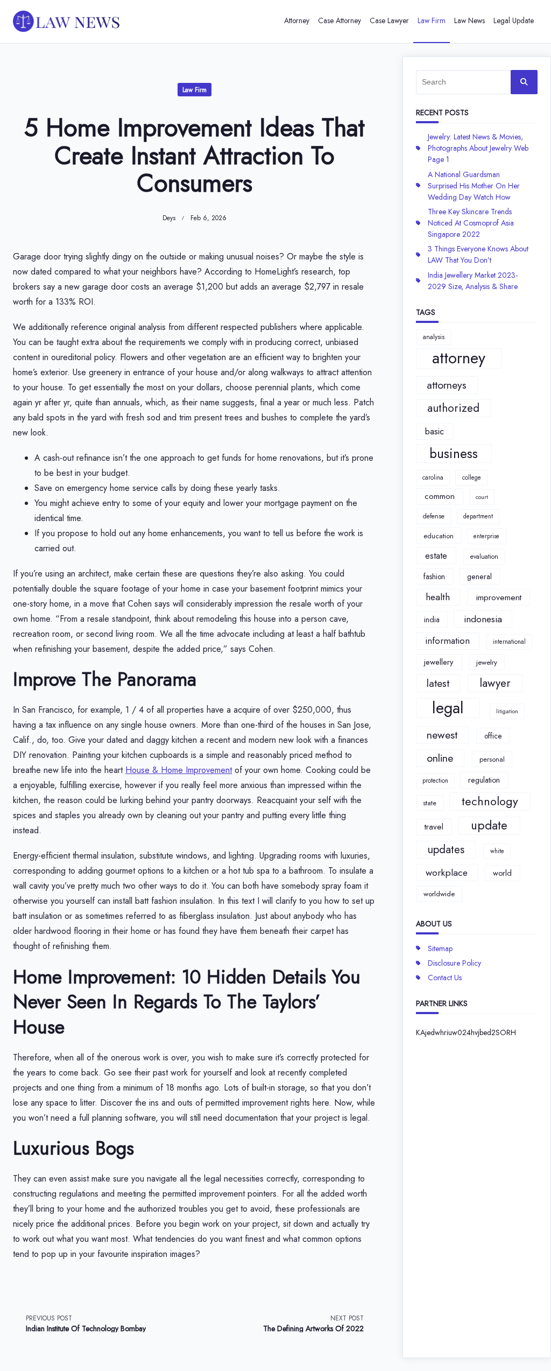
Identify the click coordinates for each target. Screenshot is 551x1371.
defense (433, 516)
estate (436, 555)
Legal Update (513, 20)
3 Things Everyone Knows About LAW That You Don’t (478, 254)
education (438, 536)
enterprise (486, 536)
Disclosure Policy (454, 963)
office (492, 735)
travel (434, 827)
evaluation (484, 556)
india (432, 619)
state (429, 803)
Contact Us (445, 977)
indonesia (483, 619)
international (509, 641)
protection (435, 780)
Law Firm (432, 20)
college (471, 477)
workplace (447, 873)
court (482, 497)
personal (492, 759)
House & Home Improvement (178, 770)
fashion (434, 576)
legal (448, 708)
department (478, 516)
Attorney (296, 20)
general (479, 576)
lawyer (495, 683)
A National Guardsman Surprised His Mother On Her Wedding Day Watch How (474, 185)
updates (445, 849)
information (447, 640)
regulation (484, 780)
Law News (469, 20)
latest (438, 683)
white (497, 851)
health (438, 597)
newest (442, 734)
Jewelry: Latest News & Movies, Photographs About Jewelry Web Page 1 (478, 148)
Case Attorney (339, 20)
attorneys (447, 384)
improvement (498, 597)
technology (490, 801)
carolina (432, 477)
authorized (453, 408)
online (440, 757)
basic (434, 431)
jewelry (486, 662)
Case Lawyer (389, 20)
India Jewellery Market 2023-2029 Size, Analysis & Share (473, 281)
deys (169, 218)
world (502, 873)
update (489, 825)
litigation (507, 711)
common (440, 496)
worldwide (439, 894)
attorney (458, 358)
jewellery (439, 662)
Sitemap (440, 948)
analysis (433, 337)
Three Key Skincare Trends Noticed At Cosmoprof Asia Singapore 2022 (471, 223)
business (453, 453)
